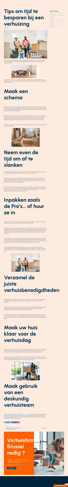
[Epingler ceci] (16, 422)
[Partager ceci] (8, 422)
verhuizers (40, 190)
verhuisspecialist (26, 414)
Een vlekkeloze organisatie (55, 25)
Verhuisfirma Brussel (22, 465)
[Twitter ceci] (10, 422)
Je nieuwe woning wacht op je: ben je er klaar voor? (57, 22)
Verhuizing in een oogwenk (55, 19)
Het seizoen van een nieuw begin (56, 13)
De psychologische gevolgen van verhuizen (56, 16)
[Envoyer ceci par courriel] (5, 422)
